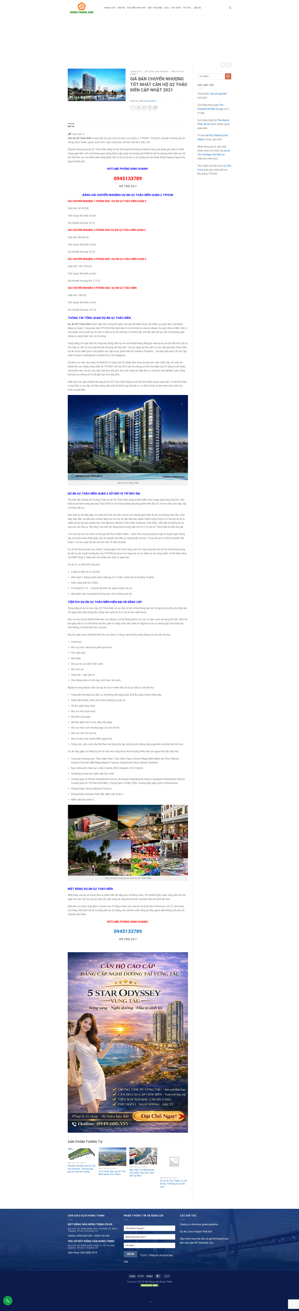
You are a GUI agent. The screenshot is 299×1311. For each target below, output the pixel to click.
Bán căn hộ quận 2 (148, 101)
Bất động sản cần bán (156, 71)
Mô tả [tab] (71, 126)
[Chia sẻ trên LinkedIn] (155, 107)
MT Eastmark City (203, 1242)
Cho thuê (176, 8)
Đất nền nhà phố (136, 8)
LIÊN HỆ (197, 8)
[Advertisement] (149, 39)
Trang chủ (109, 8)
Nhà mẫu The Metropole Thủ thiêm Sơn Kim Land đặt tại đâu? (141, 1173)
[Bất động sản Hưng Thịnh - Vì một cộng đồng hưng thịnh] (83, 8)
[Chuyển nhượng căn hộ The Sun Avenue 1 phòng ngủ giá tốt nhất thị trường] (81, 1154)
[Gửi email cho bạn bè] (144, 107)
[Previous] (68, 1175)
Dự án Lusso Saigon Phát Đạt (196, 1231)
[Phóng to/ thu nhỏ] (12, 1292)
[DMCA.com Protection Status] (149, 1285)
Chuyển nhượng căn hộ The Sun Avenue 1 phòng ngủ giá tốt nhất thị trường (81, 1169)
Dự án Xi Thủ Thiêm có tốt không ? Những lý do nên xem (173, 1183)
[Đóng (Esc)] (3, 1292)
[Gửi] (228, 76)
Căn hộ (121, 8)
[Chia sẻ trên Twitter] (138, 107)
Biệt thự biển (155, 8)
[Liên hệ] (7, 1300)
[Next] (187, 1175)
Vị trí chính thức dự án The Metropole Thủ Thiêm (112, 1173)
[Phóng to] (72, 97)
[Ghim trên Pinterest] (149, 107)
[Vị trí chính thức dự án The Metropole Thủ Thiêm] (112, 1157)
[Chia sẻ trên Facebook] (132, 107)
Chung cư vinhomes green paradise (199, 1224)
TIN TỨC (187, 8)
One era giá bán (218, 93)
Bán (166, 8)
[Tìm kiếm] (230, 8)
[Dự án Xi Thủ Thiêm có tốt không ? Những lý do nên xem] (174, 1161)
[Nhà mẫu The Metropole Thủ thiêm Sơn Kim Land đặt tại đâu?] (143, 1156)
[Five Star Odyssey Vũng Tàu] (128, 1042)
